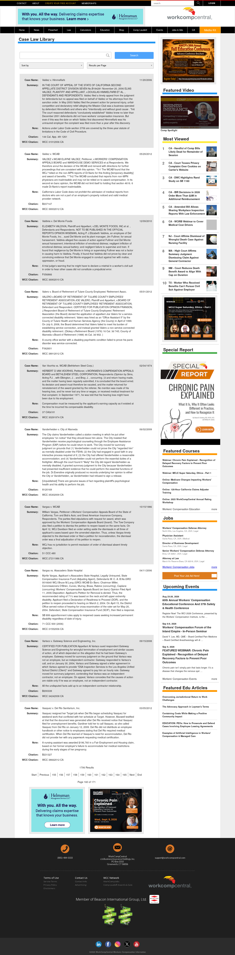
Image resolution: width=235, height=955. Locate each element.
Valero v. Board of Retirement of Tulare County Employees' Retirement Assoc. (84, 291)
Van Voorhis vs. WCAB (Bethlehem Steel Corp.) (68, 365)
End (139, 774)
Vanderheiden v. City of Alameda (60, 429)
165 (124, 774)
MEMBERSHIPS (89, 3)
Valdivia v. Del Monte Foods (57, 221)
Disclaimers (49, 888)
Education (105, 29)
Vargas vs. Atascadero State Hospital (62, 570)
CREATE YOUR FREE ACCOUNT (60, 3)
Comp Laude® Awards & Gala (117, 885)
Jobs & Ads (177, 29)
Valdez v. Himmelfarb (53, 80)
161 (96, 774)
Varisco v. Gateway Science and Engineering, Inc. (69, 641)
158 (75, 774)
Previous (44, 774)
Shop (121, 29)
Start (34, 774)
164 (117, 774)
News (36, 29)
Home (22, 29)
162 (103, 774)
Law (69, 29)
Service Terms (50, 881)
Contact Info (81, 881)
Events (159, 29)
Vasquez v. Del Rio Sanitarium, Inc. (61, 708)
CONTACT (22, 3)
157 (68, 774)
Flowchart (53, 29)
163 (110, 774)
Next (132, 774)
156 (61, 774)
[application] (190, 112)
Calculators (85, 29)
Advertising (81, 885)
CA (193, 29)
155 (54, 774)
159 (82, 774)
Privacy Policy (50, 885)
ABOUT (35, 3)
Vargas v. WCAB (51, 506)
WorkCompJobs (111, 881)
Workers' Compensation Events (179, 678)
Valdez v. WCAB (51, 154)
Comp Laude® (140, 29)
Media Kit (210, 30)
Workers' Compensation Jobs (178, 567)
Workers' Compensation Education (181, 509)
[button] (190, 112)
